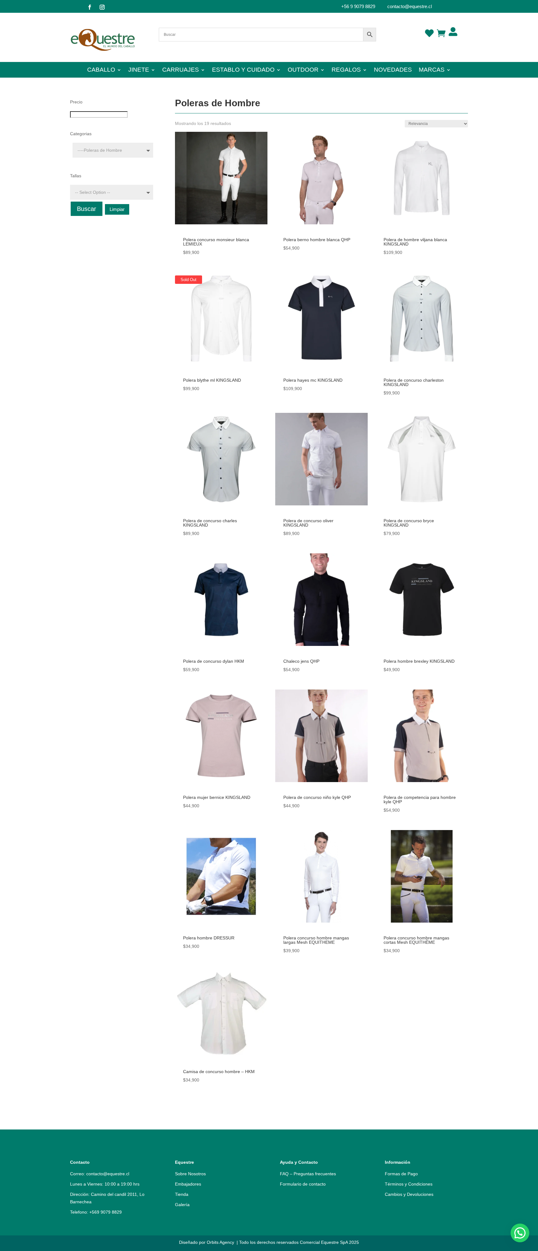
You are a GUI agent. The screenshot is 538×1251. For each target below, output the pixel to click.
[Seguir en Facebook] (90, 7)
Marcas (432, 70)
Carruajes (180, 70)
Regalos (346, 70)
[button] (520, 1233)
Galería (182, 1204)
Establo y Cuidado (243, 70)
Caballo (101, 70)
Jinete (138, 70)
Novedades (393, 70)
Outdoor (303, 70)
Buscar (86, 208)
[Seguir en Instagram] (102, 7)
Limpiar (117, 209)
